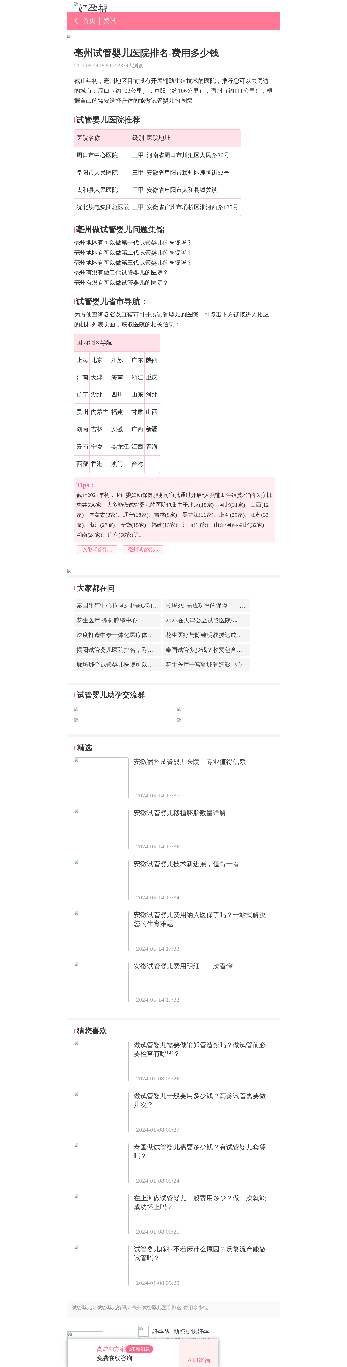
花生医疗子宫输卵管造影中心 (203, 664)
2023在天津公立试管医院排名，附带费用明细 (224, 620)
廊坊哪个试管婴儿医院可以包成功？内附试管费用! (142, 664)
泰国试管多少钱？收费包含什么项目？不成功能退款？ (236, 650)
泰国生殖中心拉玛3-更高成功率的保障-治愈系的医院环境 (150, 605)
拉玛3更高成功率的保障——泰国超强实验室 (223, 605)
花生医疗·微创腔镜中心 (106, 620)
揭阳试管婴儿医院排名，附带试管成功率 (129, 650)
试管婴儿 (82, 1308)
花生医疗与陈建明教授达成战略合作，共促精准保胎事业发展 (245, 635)
